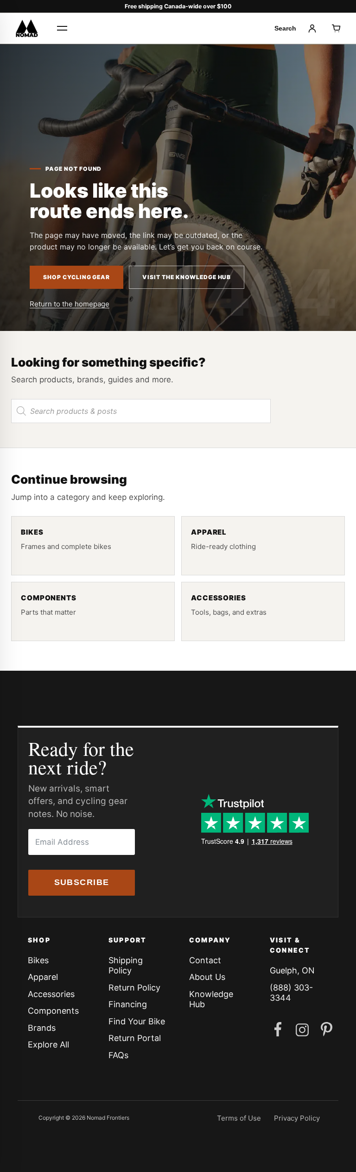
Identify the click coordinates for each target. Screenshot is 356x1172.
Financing (127, 1004)
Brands (42, 1028)
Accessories (51, 994)
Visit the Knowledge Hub (186, 277)
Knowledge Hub (211, 999)
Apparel (43, 977)
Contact (205, 960)
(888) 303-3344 (291, 993)
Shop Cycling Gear (76, 277)
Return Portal (134, 1038)
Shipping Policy (125, 965)
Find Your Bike (136, 1021)
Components (53, 1011)
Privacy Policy (297, 1118)
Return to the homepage (69, 303)
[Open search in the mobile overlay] (141, 411)
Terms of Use (239, 1118)
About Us (207, 977)
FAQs (118, 1055)
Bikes (38, 960)
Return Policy (134, 987)
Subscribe (81, 882)
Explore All (48, 1044)
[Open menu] (62, 28)
